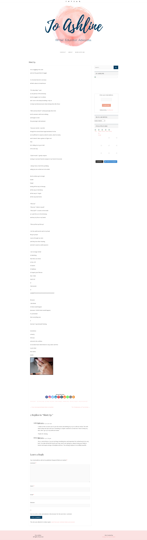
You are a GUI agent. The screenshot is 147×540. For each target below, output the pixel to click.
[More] (73, 397)
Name (32, 486)
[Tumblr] (61, 397)
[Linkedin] (55, 397)
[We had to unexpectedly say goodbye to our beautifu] (98, 155)
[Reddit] (64, 397)
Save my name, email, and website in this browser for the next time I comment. (51, 514)
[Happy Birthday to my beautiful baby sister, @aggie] (114, 140)
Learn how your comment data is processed (62, 522)
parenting (66, 401)
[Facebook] (46, 397)
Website (32, 502)
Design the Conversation (108, 537)
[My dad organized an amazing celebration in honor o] (106, 155)
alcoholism (40, 401)
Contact (63, 52)
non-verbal (58, 401)
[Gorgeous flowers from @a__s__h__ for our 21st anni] (114, 148)
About (70, 52)
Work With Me (80, 52)
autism (47, 401)
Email (32, 494)
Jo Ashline (33, 51)
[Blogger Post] (70, 397)
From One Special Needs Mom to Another (42, 407)
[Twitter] (52, 397)
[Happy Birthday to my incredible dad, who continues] (106, 148)
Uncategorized (83, 401)
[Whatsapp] (67, 397)
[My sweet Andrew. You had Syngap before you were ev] (98, 148)
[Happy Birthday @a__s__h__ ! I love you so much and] (106, 140)
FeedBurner (110, 110)
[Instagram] (49, 397)
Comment (33, 463)
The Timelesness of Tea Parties (81, 407)
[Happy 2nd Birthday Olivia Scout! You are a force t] (114, 155)
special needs (74, 401)
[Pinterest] (58, 397)
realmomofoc (37, 423)
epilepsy (52, 401)
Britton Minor (37, 438)
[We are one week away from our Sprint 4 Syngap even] (98, 140)
